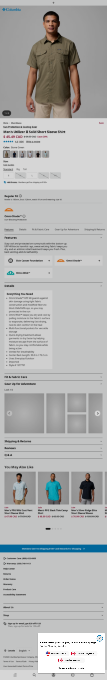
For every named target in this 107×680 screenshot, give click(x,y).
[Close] (100, 638)
